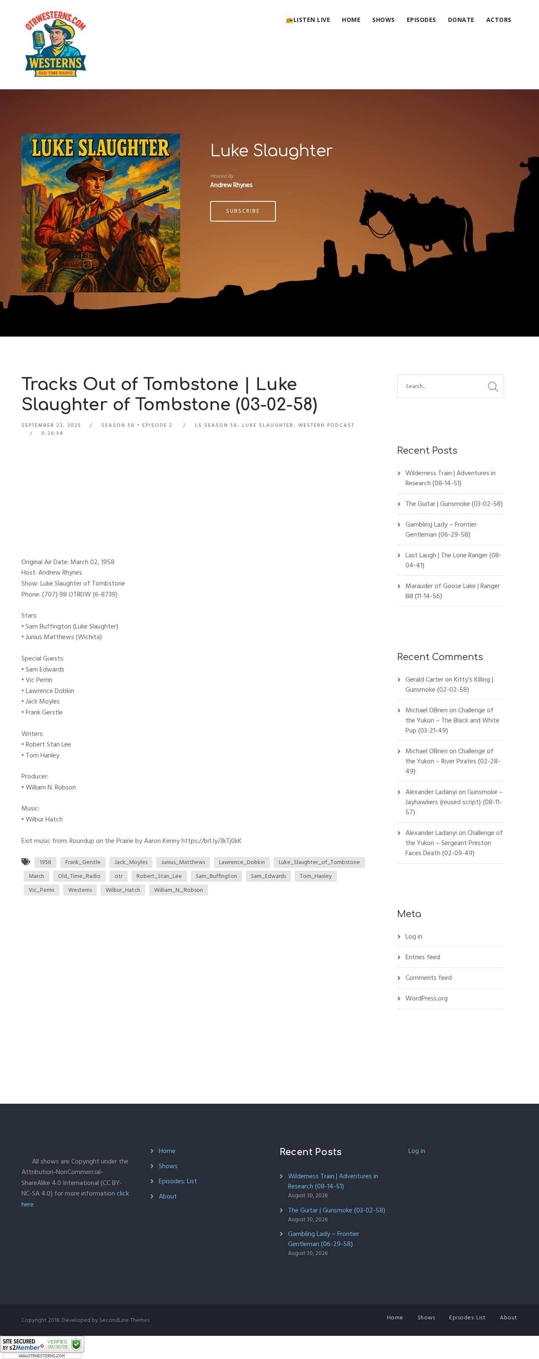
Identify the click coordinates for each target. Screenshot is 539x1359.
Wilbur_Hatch (123, 890)
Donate (461, 20)
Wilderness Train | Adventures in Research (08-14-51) (451, 478)
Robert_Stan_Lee (159, 876)
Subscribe (243, 211)
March (36, 876)
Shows (383, 20)
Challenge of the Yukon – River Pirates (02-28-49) (453, 761)
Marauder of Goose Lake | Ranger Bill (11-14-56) (453, 591)
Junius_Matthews (183, 862)
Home (351, 20)
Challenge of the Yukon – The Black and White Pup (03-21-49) (452, 720)
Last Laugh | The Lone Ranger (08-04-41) (454, 560)
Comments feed (429, 977)
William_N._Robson (178, 890)
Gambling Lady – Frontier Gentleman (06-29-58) (441, 529)
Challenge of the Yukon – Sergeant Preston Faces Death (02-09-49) (454, 843)
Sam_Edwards (268, 876)
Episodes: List (178, 1181)
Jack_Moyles (131, 862)
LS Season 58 (216, 425)
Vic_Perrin (41, 890)
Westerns (80, 890)
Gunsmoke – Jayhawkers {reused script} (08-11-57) (454, 802)
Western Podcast (326, 425)
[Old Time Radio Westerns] (55, 44)
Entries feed (423, 957)
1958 (45, 862)
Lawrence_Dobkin (242, 862)
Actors (499, 20)
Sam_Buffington (216, 876)
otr (119, 876)
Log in (414, 936)
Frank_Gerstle (83, 862)
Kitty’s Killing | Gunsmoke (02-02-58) (449, 684)
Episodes (421, 20)
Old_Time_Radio (79, 876)
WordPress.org (427, 998)
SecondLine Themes (124, 1320)
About (168, 1196)
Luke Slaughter (271, 151)
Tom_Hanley (316, 876)
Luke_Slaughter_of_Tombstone (319, 862)
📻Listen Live (308, 20)
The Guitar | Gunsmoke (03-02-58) (454, 503)
